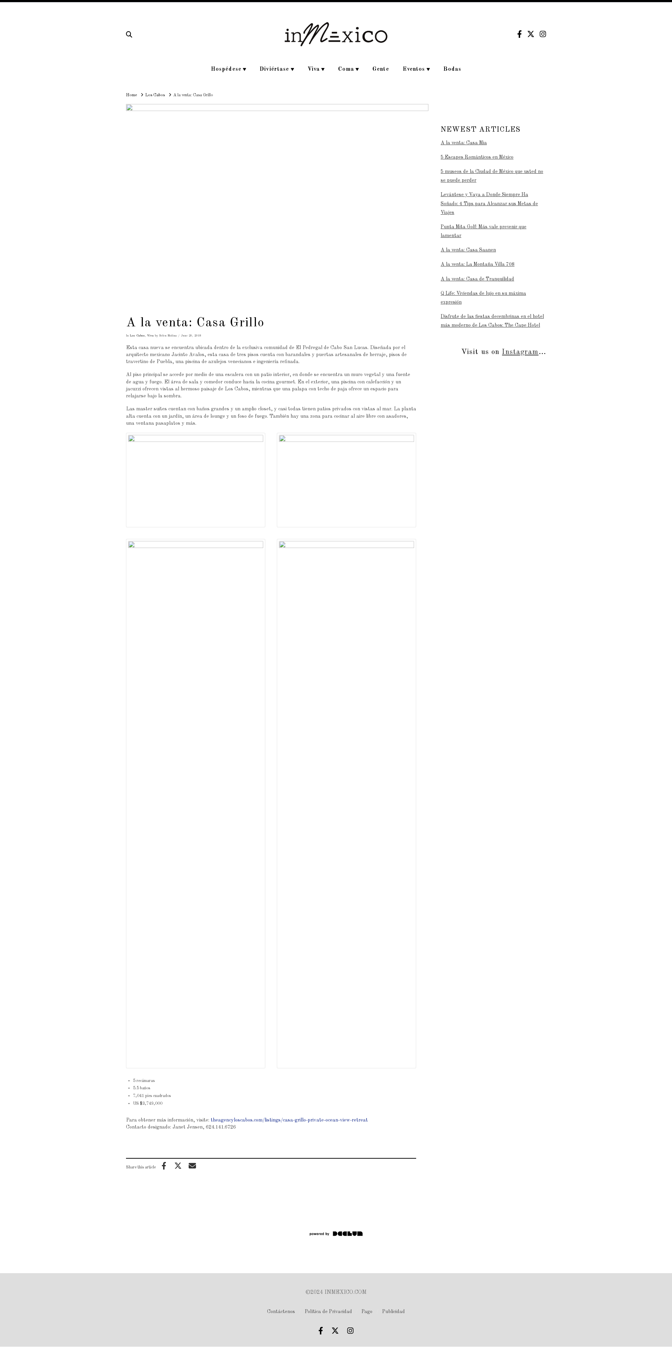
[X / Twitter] (530, 34)
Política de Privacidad (328, 1311)
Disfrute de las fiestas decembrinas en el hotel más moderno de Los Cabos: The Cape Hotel (492, 321)
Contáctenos (281, 1311)
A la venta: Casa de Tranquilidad (477, 279)
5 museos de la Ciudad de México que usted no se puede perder (492, 176)
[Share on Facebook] (164, 1165)
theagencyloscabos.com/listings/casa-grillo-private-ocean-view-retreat (289, 1120)
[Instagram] (543, 34)
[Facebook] (519, 34)
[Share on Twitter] (178, 1165)
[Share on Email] (192, 1165)
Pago (367, 1311)
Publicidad (393, 1311)
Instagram (520, 352)
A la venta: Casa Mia (464, 142)
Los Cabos (137, 335)
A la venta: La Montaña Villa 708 (477, 264)
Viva (150, 335)
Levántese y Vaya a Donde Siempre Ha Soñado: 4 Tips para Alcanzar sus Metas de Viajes (489, 203)
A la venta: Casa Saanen (468, 250)
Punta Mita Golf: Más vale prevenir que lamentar (483, 231)
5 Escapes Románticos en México (477, 157)
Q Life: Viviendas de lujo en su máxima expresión (483, 298)
